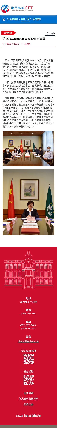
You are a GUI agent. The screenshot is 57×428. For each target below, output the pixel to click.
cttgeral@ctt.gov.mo (28, 341)
